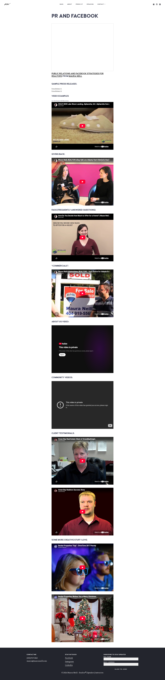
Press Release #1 (57, 89)
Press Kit (79, 4)
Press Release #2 (57, 91)
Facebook (69, 657)
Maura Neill (75, 76)
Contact (100, 4)
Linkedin (69, 665)
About (69, 4)
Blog (61, 4)
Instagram (69, 661)
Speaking (90, 4)
